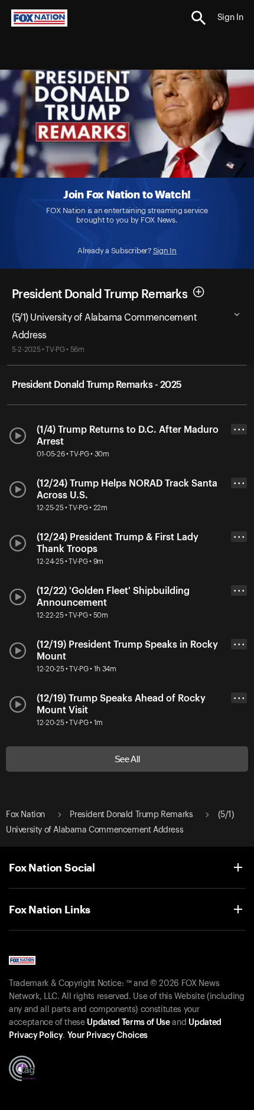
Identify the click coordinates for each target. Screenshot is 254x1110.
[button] (199, 18)
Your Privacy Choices (107, 1035)
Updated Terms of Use (128, 1022)
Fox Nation (25, 815)
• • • (239, 429)
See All (127, 759)
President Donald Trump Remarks (99, 294)
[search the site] (199, 18)
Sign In (165, 250)
